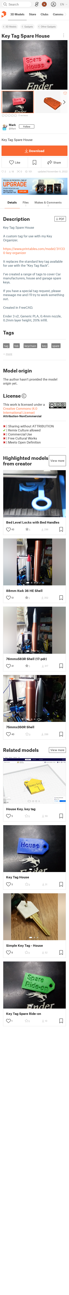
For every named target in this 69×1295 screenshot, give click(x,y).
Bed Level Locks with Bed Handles (32, 522)
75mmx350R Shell (20, 727)
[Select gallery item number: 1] (27, 582)
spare (55, 346)
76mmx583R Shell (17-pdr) (26, 659)
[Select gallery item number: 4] (38, 582)
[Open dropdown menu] (63, 35)
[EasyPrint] (37, 4)
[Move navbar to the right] (65, 14)
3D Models (11, 26)
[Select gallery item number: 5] (40, 582)
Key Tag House (17, 877)
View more (57, 460)
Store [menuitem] (32, 14)
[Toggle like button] (8, 529)
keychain (30, 346)
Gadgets (28, 26)
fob (16, 346)
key (44, 346)
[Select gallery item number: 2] (31, 582)
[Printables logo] (4, 14)
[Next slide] (63, 102)
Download (36, 151)
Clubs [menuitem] (44, 14)
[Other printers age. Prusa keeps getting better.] (34, 186)
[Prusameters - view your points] (44, 4)
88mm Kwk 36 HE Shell (24, 590)
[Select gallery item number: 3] (34, 582)
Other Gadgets (48, 26)
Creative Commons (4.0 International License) (22, 412)
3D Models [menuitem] (17, 14)
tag (6, 346)
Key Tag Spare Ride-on (23, 1013)
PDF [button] (61, 219)
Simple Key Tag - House (24, 945)
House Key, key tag (20, 809)
